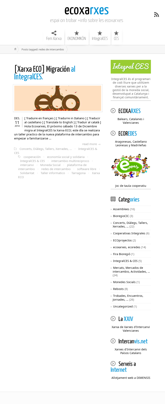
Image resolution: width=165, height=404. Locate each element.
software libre (86, 169)
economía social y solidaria (66, 157)
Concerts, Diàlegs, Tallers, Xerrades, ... (46, 149)
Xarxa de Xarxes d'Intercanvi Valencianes (131, 328)
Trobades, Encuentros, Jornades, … (128, 297)
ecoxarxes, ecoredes (126, 247)
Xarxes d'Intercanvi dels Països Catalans (131, 351)
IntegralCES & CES (32, 161)
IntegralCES (100, 39)
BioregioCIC (121, 216)
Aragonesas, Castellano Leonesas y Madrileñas (131, 143)
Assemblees (121, 209)
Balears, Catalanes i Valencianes (131, 121)
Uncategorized (123, 306)
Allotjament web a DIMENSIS (130, 378)
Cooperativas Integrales (129, 233)
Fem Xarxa (54, 39)
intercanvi (27, 165)
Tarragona (78, 173)
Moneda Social (50, 165)
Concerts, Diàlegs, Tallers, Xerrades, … (130, 224)
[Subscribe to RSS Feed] (156, 14)
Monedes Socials (124, 282)
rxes (86, 10)
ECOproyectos (122, 240)
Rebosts (118, 289)
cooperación (32, 157)
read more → (91, 144)
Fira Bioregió (121, 254)
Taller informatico (53, 173)
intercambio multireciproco (70, 161)
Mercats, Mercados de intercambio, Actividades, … (131, 269)
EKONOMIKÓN (77, 39)
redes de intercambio (56, 169)
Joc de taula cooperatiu (130, 186)
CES (116, 39)
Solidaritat (27, 173)
